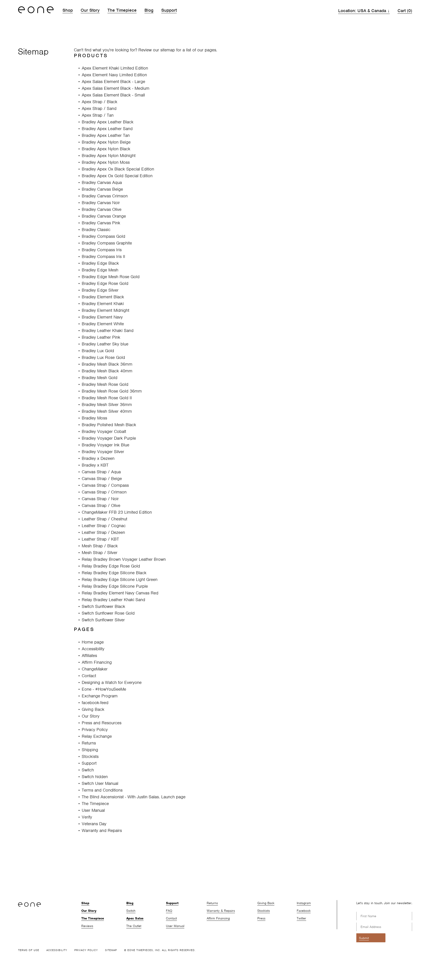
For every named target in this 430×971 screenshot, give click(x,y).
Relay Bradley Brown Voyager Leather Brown (124, 559)
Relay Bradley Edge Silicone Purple (115, 586)
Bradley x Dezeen (98, 458)
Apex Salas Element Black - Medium (115, 88)
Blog (148, 10)
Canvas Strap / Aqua (101, 472)
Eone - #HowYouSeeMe (104, 689)
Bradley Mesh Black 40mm (107, 371)
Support (169, 10)
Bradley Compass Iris (102, 250)
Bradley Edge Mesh (100, 270)
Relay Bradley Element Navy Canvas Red (120, 593)
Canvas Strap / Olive (101, 505)
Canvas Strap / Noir (100, 499)
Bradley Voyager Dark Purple (109, 438)
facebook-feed (95, 702)
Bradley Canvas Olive (101, 209)
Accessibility (93, 649)
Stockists (90, 756)
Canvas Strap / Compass (105, 485)
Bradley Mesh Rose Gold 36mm (112, 391)
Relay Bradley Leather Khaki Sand (113, 599)
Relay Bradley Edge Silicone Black (114, 573)
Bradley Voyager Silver (103, 451)
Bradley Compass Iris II (103, 256)
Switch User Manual (100, 783)
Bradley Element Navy (102, 317)
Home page (93, 642)
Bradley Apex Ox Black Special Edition (118, 169)
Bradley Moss (94, 418)
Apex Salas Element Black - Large (113, 81)
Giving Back (93, 709)
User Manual (93, 810)
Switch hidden (95, 776)
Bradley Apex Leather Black (107, 122)
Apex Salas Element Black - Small (113, 95)
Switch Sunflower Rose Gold (108, 613)
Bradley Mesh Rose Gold (105, 384)
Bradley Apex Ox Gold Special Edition (117, 176)
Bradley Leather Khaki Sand (107, 330)
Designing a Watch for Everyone (112, 682)
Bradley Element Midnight (105, 310)
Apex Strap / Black (99, 102)
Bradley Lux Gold (98, 350)
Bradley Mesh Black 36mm (107, 364)
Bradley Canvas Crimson (105, 196)
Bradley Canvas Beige (102, 189)
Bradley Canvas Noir (101, 202)
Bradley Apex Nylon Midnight (108, 155)
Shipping (90, 750)
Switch (88, 770)
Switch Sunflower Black (103, 606)
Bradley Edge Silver (100, 290)
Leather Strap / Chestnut (104, 519)
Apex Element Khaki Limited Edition (115, 68)
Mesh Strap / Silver (99, 552)
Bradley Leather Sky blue (105, 344)
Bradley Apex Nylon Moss (106, 162)
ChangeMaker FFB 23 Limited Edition (117, 512)
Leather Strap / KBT (100, 539)
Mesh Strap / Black (100, 546)
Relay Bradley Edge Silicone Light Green (119, 579)
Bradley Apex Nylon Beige (106, 142)
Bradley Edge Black (100, 263)
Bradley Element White (103, 324)
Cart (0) (405, 10)
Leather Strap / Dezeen (103, 532)
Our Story (90, 10)
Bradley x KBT (95, 465)
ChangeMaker (95, 669)
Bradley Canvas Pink (101, 223)
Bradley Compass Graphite (107, 243)
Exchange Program (100, 696)
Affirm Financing (97, 662)
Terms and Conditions (102, 790)
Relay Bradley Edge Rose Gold (111, 566)
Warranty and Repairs (102, 830)
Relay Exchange (97, 736)
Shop (67, 10)
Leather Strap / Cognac (104, 525)
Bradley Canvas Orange (104, 216)
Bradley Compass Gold (103, 236)
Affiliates (89, 655)
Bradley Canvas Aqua (102, 182)
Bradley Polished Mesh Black (109, 425)
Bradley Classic (96, 229)
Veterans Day (94, 824)
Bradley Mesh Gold (99, 377)
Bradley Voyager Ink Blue (105, 445)
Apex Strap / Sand (99, 108)
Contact (89, 676)
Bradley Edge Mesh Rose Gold (111, 276)
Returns (89, 743)
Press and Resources (101, 723)
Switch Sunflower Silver (103, 620)
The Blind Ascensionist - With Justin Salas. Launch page (133, 797)
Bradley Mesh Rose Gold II (107, 398)
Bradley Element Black (103, 297)
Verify (87, 817)
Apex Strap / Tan (98, 115)
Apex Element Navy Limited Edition (114, 75)
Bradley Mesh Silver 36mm (107, 404)
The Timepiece (122, 10)
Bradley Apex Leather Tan (106, 135)
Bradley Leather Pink (101, 337)
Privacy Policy (95, 729)
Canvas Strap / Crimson (104, 492)
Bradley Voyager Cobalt (104, 431)
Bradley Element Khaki (103, 303)
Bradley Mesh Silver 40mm (107, 411)
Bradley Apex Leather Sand (107, 128)
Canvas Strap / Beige (102, 478)
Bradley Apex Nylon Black (106, 149)
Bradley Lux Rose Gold (103, 357)
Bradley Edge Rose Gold (105, 283)
